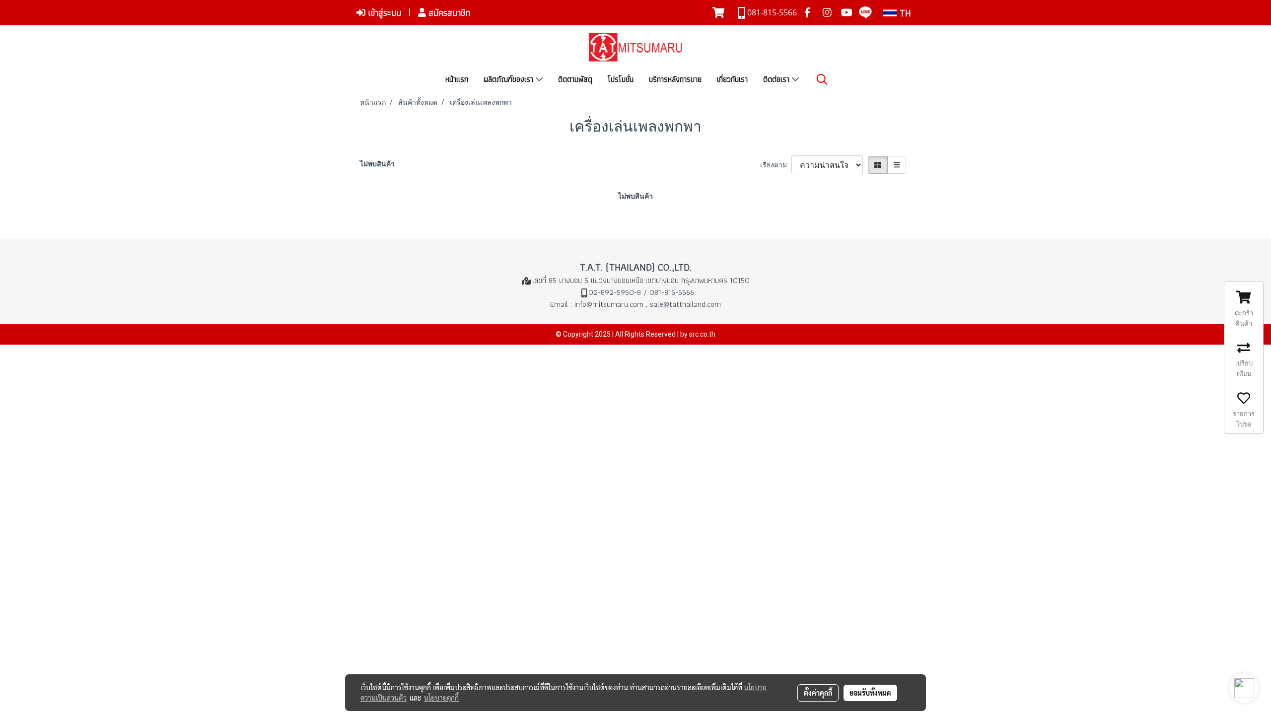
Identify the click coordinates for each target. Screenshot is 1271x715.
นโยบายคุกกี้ (441, 697)
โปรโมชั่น (621, 79)
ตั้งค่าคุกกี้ (818, 692)
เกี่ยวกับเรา (732, 79)
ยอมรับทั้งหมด (870, 692)
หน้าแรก (456, 79)
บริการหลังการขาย (675, 79)
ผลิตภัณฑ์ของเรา (510, 79)
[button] (822, 79)
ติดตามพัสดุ (575, 79)
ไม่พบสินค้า (377, 164)
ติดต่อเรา (777, 79)
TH (904, 13)
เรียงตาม (775, 165)
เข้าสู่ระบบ (383, 12)
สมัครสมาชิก (448, 12)
